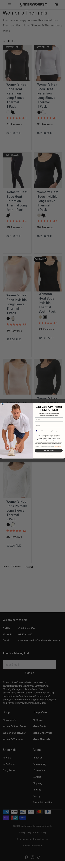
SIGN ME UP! (49, 450)
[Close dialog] (2, 404)
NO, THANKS (49, 455)
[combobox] (38, 431)
